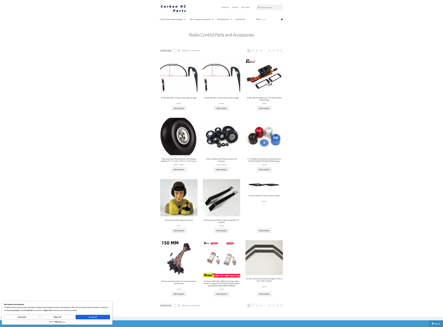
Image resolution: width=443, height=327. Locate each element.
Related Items (223, 19)
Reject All (57, 317)
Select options (179, 169)
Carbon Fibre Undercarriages (171, 19)
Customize (21, 317)
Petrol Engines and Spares (200, 19)
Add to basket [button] (179, 108)
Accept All (93, 317)
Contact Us (225, 7)
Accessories (240, 19)
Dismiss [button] (437, 323)
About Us (235, 7)
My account (245, 7)
